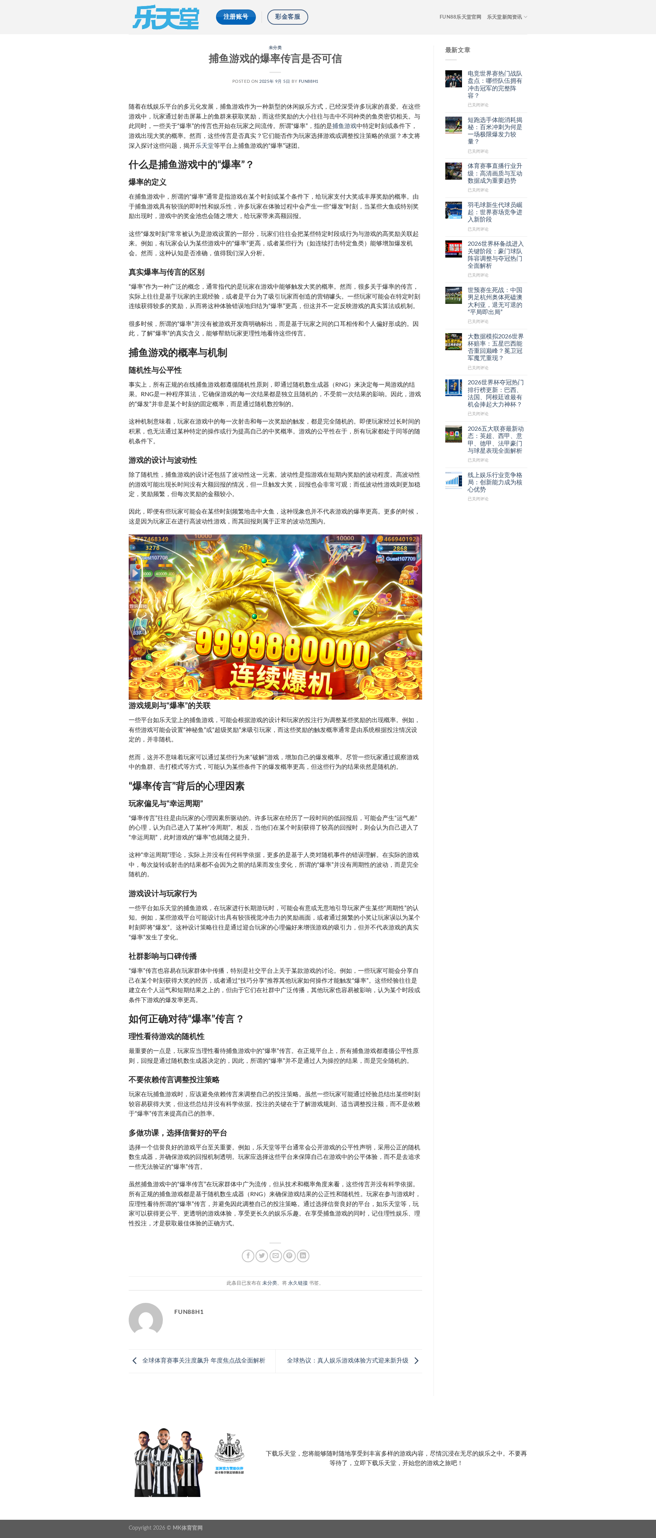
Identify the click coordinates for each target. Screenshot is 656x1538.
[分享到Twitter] (261, 1256)
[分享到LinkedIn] (303, 1256)
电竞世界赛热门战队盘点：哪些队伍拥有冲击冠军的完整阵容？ (495, 85)
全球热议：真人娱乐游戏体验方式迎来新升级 (348, 1361)
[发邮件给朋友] (276, 1256)
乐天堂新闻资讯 (504, 17)
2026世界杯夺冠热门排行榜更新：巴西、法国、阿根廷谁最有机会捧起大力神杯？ (496, 393)
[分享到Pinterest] (289, 1256)
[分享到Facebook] (248, 1256)
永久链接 (298, 1283)
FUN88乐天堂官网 (461, 17)
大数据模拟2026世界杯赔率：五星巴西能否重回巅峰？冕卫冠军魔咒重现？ (496, 348)
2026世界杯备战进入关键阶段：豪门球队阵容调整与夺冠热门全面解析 (496, 255)
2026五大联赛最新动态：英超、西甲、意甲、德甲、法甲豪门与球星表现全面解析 (496, 440)
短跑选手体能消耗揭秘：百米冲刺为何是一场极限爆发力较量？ (495, 131)
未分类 (275, 48)
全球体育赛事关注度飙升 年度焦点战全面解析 (203, 1361)
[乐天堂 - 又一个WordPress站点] (167, 17)
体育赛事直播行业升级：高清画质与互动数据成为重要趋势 (495, 173)
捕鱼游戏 (344, 126)
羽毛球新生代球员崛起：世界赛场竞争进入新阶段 (495, 212)
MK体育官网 (188, 1528)
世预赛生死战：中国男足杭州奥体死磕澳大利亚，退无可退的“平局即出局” (495, 301)
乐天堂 (205, 146)
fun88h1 (309, 81)
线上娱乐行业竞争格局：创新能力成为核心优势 (495, 482)
